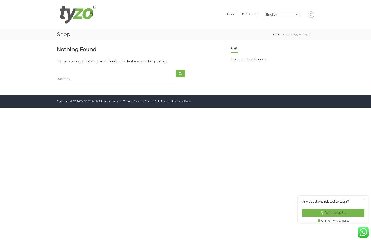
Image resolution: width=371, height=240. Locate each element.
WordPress (184, 101)
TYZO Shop (250, 14)
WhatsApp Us (335, 213)
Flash (137, 101)
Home (230, 14)
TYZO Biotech (89, 101)
